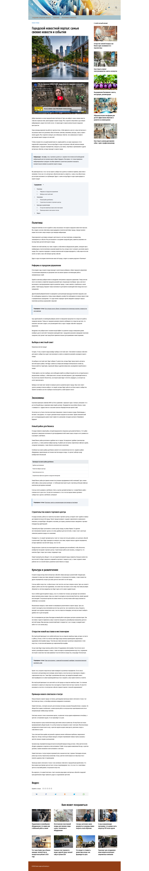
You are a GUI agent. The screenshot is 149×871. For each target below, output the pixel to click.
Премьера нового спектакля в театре (49, 210)
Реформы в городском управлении (49, 191)
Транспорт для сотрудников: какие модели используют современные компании (107, 852)
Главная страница (35, 22)
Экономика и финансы (69, 17)
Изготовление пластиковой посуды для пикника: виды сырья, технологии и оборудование (62, 827)
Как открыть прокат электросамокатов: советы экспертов (105, 70)
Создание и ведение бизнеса (41, 17)
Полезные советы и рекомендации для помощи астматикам (61, 502)
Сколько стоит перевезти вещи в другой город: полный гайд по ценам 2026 (63, 852)
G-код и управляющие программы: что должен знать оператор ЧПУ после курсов (107, 826)
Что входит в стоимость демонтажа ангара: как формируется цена (83, 852)
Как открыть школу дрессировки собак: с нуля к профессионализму (104, 142)
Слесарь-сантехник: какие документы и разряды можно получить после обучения (85, 826)
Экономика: (40, 197)
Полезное (56, 17)
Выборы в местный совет (46, 194)
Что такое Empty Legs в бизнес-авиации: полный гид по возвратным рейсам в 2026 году (41, 853)
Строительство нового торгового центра (50, 202)
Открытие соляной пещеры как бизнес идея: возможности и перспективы (103, 46)
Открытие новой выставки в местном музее (51, 207)
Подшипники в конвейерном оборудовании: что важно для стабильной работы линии (41, 826)
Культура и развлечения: (43, 205)
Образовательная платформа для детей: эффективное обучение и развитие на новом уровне (104, 118)
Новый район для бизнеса (46, 199)
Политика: (39, 189)
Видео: (39, 213)
